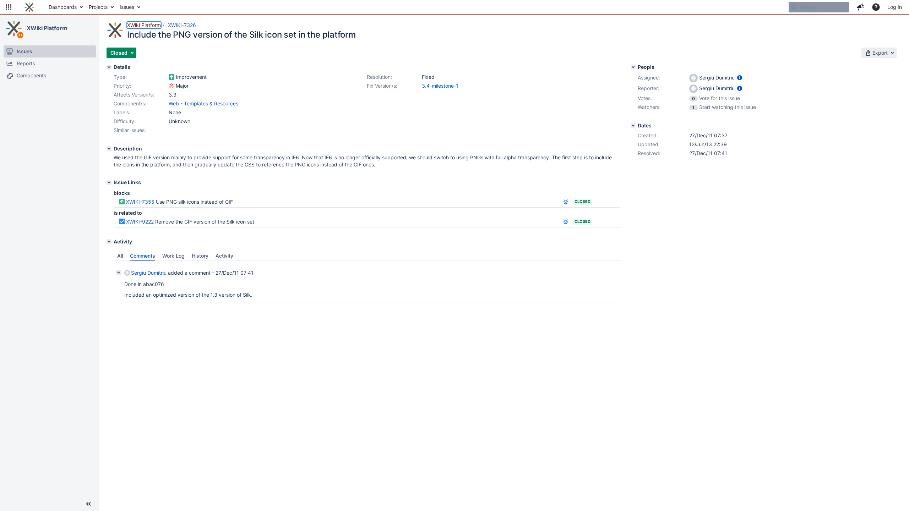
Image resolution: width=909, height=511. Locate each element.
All (120, 256)
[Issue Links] (109, 182)
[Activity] (109, 241)
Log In (894, 7)
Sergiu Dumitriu (149, 273)
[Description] (109, 148)
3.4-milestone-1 (440, 86)
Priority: (122, 86)
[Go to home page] (29, 7)
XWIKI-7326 (182, 25)
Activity (224, 256)
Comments (142, 256)
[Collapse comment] (118, 272)
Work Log (173, 256)
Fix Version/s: (382, 86)
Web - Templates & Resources (203, 103)
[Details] (109, 67)
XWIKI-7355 (140, 202)
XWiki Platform (47, 28)
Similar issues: (130, 130)
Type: (120, 77)
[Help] (876, 7)
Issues (127, 7)
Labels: (122, 112)
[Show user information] (739, 78)
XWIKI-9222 (140, 222)
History (200, 256)
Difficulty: (125, 121)
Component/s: (130, 103)
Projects (98, 7)
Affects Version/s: (134, 95)
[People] (633, 67)
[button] (8, 7)
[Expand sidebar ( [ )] (88, 504)
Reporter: (648, 88)
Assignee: (649, 78)
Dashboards (63, 7)
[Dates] (633, 125)
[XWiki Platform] (13, 28)
